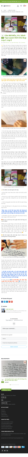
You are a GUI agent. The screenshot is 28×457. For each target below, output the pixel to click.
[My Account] (17, 6)
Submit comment (14, 346)
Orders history (4, 417)
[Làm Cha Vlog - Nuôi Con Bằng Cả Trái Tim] (6, 6)
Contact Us (3, 414)
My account (3, 415)
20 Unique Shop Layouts (6, 427)
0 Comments (22, 42)
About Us (3, 412)
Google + (9, 302)
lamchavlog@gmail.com (5, 404)
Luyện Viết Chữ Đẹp (14, 42)
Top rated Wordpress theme (7, 426)
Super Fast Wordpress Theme (7, 424)
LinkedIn (7, 302)
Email (12, 302)
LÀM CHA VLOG (6, 42)
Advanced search (4, 419)
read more (6, 385)
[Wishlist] (21, 6)
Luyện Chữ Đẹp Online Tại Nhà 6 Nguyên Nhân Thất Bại (15, 379)
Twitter (4, 302)
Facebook (2, 302)
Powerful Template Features (7, 429)
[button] (9, 387)
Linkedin (7, 453)
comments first (18, 320)
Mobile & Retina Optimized (6, 431)
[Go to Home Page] (1, 10)
